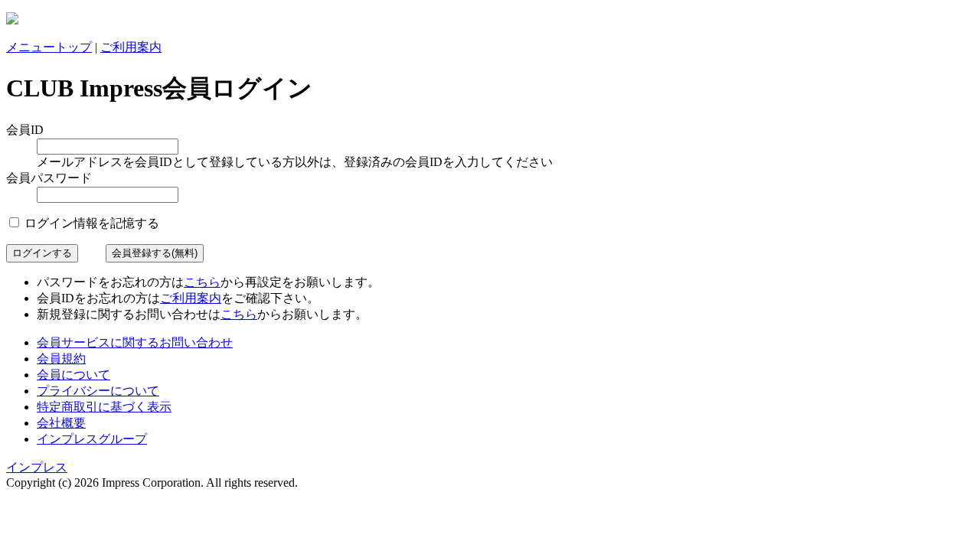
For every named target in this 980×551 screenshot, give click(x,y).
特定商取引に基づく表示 (104, 406)
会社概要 (61, 422)
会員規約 (61, 358)
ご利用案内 (131, 47)
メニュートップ (49, 47)
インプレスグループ (92, 438)
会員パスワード (49, 177)
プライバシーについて (98, 390)
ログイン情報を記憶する (90, 223)
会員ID (25, 129)
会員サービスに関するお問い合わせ (135, 342)
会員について (73, 374)
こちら (202, 282)
